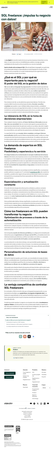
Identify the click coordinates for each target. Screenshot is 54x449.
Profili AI (34, 392)
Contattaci (44, 374)
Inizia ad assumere (10, 373)
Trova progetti (9, 377)
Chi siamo (44, 372)
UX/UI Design (35, 398)
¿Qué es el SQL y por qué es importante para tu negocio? (18, 320)
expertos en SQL (35, 172)
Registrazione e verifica (35, 379)
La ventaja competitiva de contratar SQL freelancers (17, 326)
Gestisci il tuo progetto (26, 376)
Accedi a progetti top (36, 375)
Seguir (19, 54)
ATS (33, 372)
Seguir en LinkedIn (19, 357)
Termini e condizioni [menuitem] (27, 414)
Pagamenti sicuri (26, 379)
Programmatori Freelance (35, 389)
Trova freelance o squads (27, 373)
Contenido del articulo (10, 315)
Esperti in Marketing (34, 395)
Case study (25, 387)
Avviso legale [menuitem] (27, 415)
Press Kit (44, 376)
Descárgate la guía (44, 2)
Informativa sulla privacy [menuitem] (27, 411)
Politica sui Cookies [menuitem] (27, 412)
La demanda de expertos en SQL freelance (15, 322)
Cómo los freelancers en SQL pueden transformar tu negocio (19, 324)
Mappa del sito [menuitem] (27, 417)
